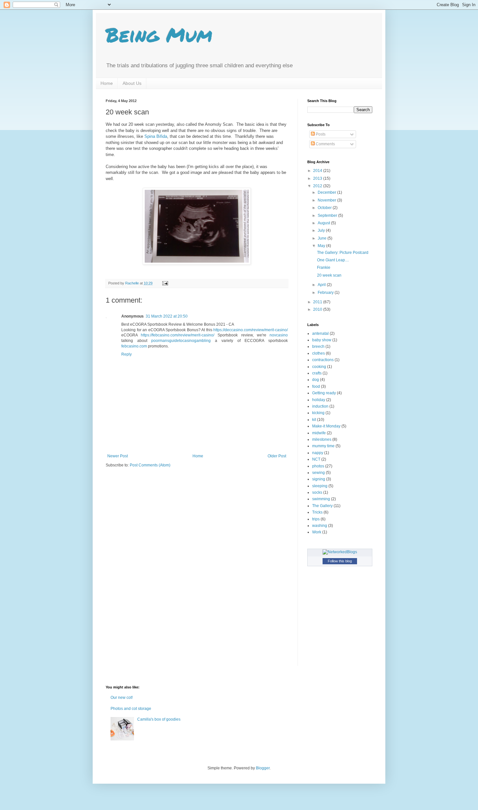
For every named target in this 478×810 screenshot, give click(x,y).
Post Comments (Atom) (150, 465)
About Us (132, 83)
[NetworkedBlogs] (340, 552)
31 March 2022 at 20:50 (167, 316)
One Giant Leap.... (333, 260)
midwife (319, 433)
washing (319, 525)
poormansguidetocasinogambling (181, 340)
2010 (318, 309)
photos (318, 466)
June (322, 238)
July (322, 230)
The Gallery (322, 505)
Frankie (323, 267)
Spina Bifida (155, 136)
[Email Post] (165, 283)
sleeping (319, 486)
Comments (325, 144)
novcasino (279, 335)
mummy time (323, 446)
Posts (320, 134)
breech (318, 346)
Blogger (263, 768)
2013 (318, 178)
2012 (318, 186)
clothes (318, 353)
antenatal (320, 333)
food (316, 386)
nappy (317, 453)
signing (318, 479)
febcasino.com (134, 346)
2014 (318, 170)
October (325, 207)
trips (316, 519)
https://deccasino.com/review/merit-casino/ (250, 330)
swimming (321, 499)
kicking (318, 413)
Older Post (277, 456)
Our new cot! (122, 697)
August (324, 223)
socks (317, 492)
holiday (318, 400)
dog (315, 379)
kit (314, 419)
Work (316, 532)
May (322, 245)
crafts (317, 373)
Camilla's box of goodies (158, 719)
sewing (318, 472)
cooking (319, 366)
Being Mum (159, 34)
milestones (321, 439)
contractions (323, 360)
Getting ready (324, 393)
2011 (318, 302)
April (322, 284)
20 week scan (329, 275)
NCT (316, 459)
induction (320, 406)
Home (106, 83)
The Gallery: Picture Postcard (342, 252)
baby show (321, 340)
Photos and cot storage (131, 708)
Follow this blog (340, 561)
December (327, 192)
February (326, 292)
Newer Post (117, 456)
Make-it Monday (326, 426)
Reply (126, 354)
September (328, 215)
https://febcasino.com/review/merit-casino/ (177, 335)
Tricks (317, 512)
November (327, 200)
